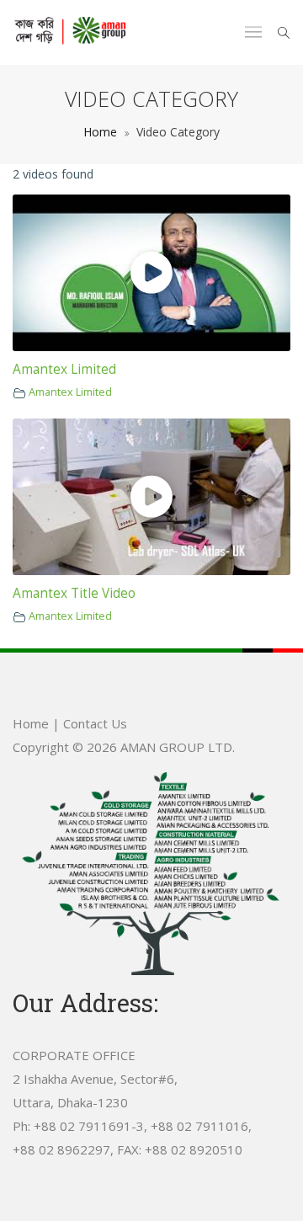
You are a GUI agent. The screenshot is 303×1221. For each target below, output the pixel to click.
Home (100, 132)
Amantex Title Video (74, 593)
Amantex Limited (64, 369)
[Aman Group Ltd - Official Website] (70, 32)
